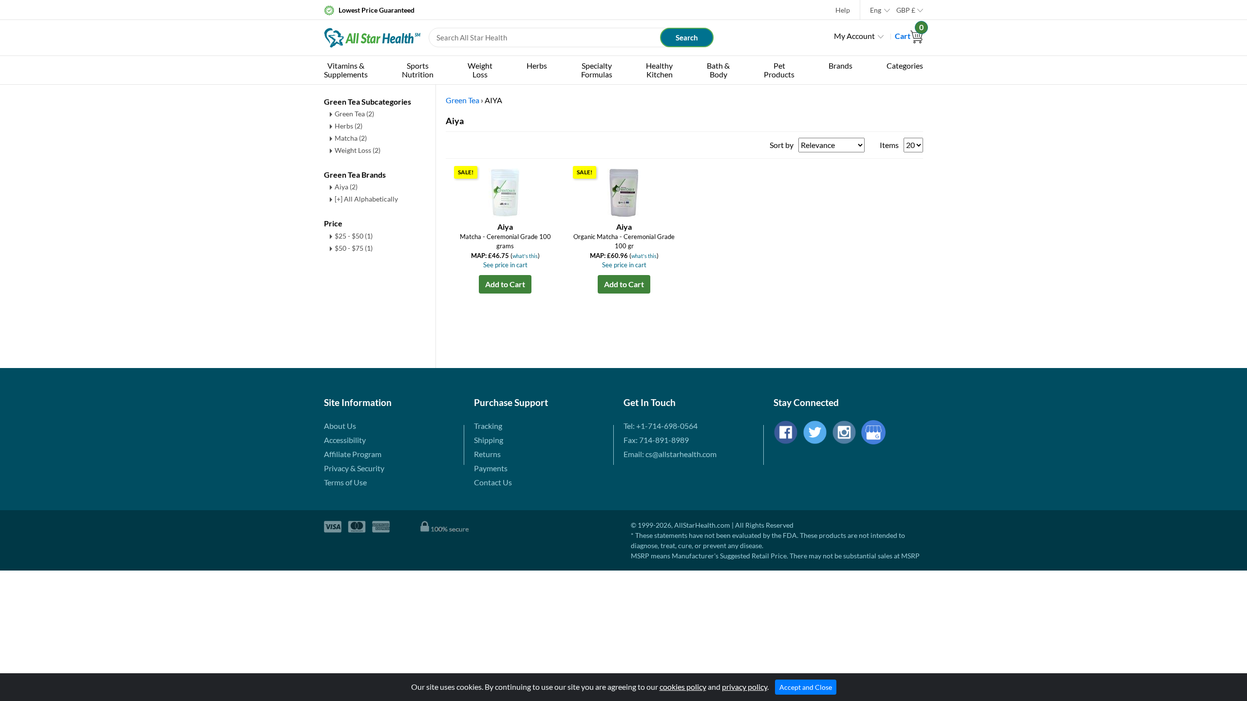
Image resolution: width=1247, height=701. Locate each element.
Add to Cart (505, 284)
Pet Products (779, 70)
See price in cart (505, 265)
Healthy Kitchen (659, 70)
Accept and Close (805, 687)
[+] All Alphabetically (366, 199)
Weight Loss (480, 70)
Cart (909, 35)
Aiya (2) (346, 187)
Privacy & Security (354, 468)
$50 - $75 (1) (354, 248)
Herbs (537, 65)
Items (889, 144)
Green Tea (354, 114)
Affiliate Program (352, 454)
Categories (905, 65)
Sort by (782, 144)
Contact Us (493, 482)
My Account (854, 35)
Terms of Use (345, 482)
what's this (525, 256)
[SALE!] (505, 191)
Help (842, 10)
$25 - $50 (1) (354, 236)
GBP (905, 10)
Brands (840, 65)
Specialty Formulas (596, 70)
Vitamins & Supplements (346, 70)
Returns (487, 454)
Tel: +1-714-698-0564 (661, 425)
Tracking (488, 425)
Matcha (351, 138)
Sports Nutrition (418, 70)
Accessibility (345, 439)
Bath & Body (718, 70)
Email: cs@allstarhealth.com (670, 454)
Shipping (488, 439)
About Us (340, 425)
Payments (491, 468)
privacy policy (744, 686)
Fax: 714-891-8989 (656, 439)
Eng (875, 10)
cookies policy (683, 686)
